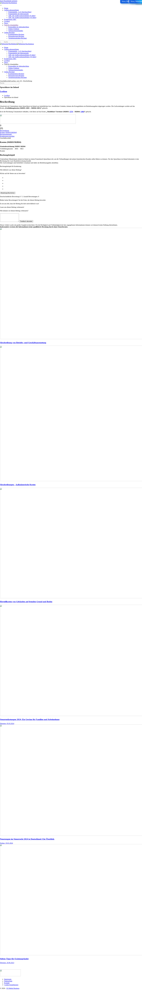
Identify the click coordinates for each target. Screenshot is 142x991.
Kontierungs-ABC (10, 19)
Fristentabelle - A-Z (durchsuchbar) (19, 12)
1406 (82, 112)
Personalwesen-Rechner (16, 36)
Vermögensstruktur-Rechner (17, 38)
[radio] (73, 177)
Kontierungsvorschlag (7, 136)
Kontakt (6, 983)
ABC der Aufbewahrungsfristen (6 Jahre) (21, 16)
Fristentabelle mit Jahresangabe (18, 14)
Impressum (7, 979)
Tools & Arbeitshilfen (11, 25)
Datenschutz (8, 981)
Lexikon (7, 21)
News (6, 23)
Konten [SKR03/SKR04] (8, 132)
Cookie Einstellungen (11, 985)
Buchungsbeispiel (6, 134)
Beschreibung (4, 130)
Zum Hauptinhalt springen (8, 1)
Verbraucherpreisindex (15, 31)
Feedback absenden (26, 221)
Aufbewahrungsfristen (11, 10)
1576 (71, 112)
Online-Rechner (9, 32)
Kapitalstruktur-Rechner (16, 34)
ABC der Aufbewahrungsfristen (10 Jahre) (22, 17)
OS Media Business (12, 988)
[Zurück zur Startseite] (8, 3)
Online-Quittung (13, 29)
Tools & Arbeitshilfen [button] (11, 64)
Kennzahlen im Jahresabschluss (18, 27)
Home (6, 8)
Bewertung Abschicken (8, 193)
